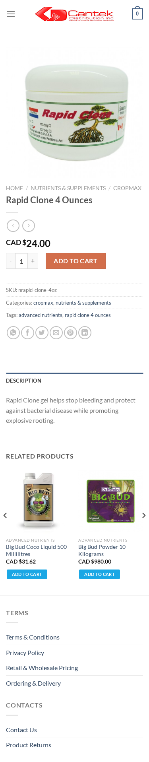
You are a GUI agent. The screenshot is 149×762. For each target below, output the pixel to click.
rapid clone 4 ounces (88, 315)
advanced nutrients (40, 315)
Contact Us (21, 729)
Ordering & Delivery (33, 683)
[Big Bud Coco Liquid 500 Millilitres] (38, 501)
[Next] (143, 531)
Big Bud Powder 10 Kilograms (102, 550)
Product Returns (28, 744)
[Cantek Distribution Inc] (74, 14)
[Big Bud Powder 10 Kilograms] (110, 501)
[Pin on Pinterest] (70, 332)
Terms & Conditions (33, 637)
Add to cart (75, 260)
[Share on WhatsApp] (13, 332)
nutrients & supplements (68, 188)
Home (14, 188)
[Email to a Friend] (56, 332)
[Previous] (6, 531)
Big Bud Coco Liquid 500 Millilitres (36, 550)
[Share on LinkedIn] (84, 332)
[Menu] (10, 13)
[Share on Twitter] (41, 332)
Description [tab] (23, 380)
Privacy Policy (25, 652)
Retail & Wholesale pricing (42, 667)
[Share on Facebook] (27, 332)
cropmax (127, 188)
